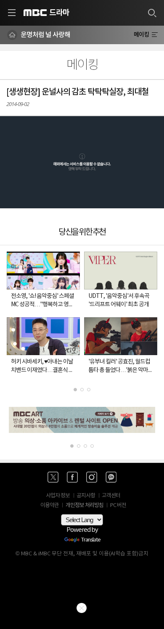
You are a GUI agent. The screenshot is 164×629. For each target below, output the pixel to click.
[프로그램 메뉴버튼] (154, 35)
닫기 (82, 608)
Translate (91, 540)
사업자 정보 (58, 496)
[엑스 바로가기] (53, 477)
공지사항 (86, 496)
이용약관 (49, 505)
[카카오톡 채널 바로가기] (111, 477)
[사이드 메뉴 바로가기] (12, 12)
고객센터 (111, 496)
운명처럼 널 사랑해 (45, 35)
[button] (82, 162)
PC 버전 (118, 505)
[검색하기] (152, 12)
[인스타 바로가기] (91, 477)
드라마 (59, 12)
